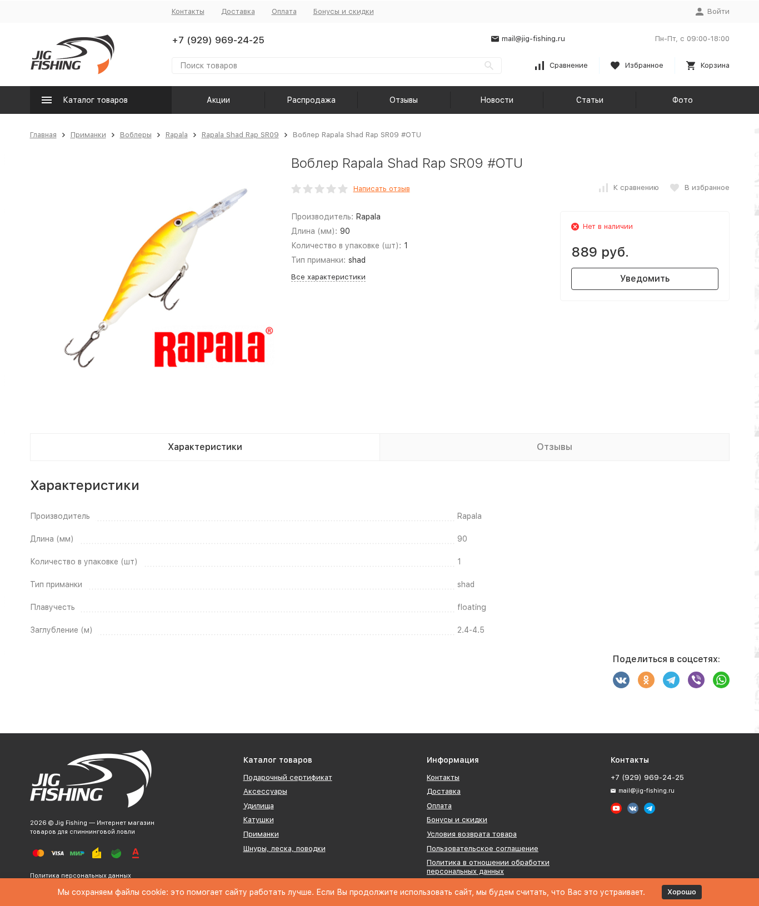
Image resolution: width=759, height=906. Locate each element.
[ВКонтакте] (621, 680)
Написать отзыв (381, 188)
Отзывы (404, 100)
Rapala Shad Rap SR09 (240, 135)
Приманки (88, 135)
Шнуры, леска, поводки (284, 848)
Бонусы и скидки (343, 11)
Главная (43, 135)
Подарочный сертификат (287, 777)
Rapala (177, 135)
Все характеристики (328, 277)
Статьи (589, 100)
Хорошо (681, 892)
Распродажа (311, 100)
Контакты (188, 11)
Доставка (238, 11)
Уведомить (645, 278)
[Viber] (696, 680)
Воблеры (136, 135)
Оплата (284, 11)
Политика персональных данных (80, 875)
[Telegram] (671, 680)
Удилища (258, 806)
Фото (682, 100)
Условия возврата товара (472, 834)
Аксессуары (265, 791)
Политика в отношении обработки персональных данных (488, 866)
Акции (218, 100)
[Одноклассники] (646, 680)
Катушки (258, 819)
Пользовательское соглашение (482, 848)
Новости (496, 100)
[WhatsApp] (721, 680)
